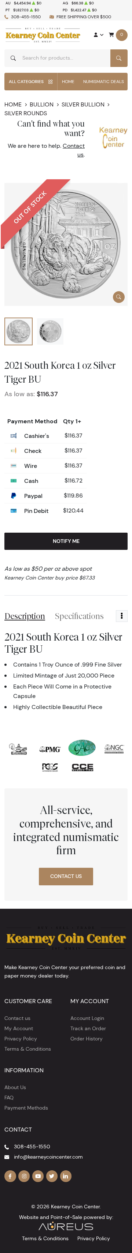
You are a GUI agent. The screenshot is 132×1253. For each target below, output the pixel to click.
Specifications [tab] (79, 616)
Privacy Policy (20, 1038)
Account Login (87, 1018)
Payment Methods (26, 1107)
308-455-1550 (26, 16)
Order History (86, 1038)
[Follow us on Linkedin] (66, 1176)
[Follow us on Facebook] (10, 1176)
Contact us (17, 1018)
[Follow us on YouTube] (38, 1176)
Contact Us (66, 876)
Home (68, 81)
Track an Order (88, 1028)
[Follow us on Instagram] (24, 1176)
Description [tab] (24, 616)
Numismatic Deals (103, 81)
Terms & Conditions (27, 1049)
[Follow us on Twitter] (52, 1176)
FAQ (9, 1097)
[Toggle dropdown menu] (122, 616)
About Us (15, 1087)
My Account (18, 1028)
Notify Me (66, 541)
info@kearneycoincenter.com (48, 1156)
